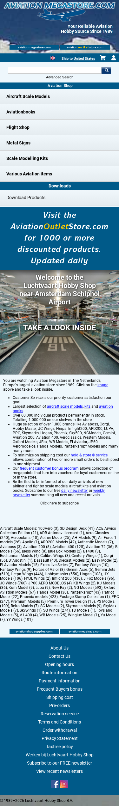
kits (87, 406)
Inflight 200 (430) (67, 578)
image (102, 385)
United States (84, 59)
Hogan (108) (91, 574)
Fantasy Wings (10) (92, 565)
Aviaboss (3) (11, 547)
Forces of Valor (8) (49, 569)
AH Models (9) (84, 537)
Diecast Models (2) (74, 560)
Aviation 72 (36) (100, 547)
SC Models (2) (52, 606)
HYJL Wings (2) (37, 578)
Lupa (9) (43, 587)
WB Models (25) (52, 615)
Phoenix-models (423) (39, 597)
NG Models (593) (88, 587)
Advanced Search (59, 77)
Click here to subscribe (59, 503)
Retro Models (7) (25, 606)
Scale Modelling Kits (27, 158)
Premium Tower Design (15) (71, 601)
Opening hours (59, 664)
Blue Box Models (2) (65, 551)
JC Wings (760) (13, 583)
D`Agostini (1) (20, 560)
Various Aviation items (29, 173)
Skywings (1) (31, 610)
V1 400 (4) (29, 615)
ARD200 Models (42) (58, 542)
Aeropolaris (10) (24, 537)
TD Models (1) (83, 610)
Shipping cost (59, 697)
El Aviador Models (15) (19, 565)
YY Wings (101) (19, 619)
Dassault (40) (45, 560)
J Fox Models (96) (98, 578)
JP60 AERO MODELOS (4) (50, 583)
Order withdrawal (60, 730)
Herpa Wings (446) (27, 574)
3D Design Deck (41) (77, 528)
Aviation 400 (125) (68, 547)
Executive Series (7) (56, 565)
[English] (52, 57)
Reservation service (60, 713)
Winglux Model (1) (83, 615)
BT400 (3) (91, 551)
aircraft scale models (65, 406)
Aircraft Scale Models (28, 96)
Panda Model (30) (52, 592)
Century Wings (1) (86, 555)
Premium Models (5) (28, 601)
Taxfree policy (59, 746)
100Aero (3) (48, 528)
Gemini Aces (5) (79, 569)
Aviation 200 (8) (37, 547)
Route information (59, 672)
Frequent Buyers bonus (60, 689)
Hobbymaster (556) (61, 574)
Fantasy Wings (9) (15, 569)
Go (106, 70)
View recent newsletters (59, 771)
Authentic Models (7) (95, 542)
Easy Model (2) (104, 560)
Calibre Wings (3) (55, 555)
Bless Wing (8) (34, 551)
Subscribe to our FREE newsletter (59, 763)
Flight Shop (18, 127)
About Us (59, 647)
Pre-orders (59, 705)
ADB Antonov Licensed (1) (62, 533)
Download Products (25, 197)
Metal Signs (18, 142)
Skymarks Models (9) (84, 606)
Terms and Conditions (59, 721)
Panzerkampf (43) (85, 592)
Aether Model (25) (55, 537)
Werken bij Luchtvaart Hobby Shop (60, 754)
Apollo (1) (30, 542)
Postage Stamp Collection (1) (84, 597)
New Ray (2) (61, 587)
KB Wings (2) (84, 583)
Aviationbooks (20, 111)
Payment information (60, 680)
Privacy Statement (60, 738)
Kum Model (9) (21, 587)
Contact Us (59, 656)
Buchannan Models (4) (19, 555)
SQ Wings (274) (56, 610)
